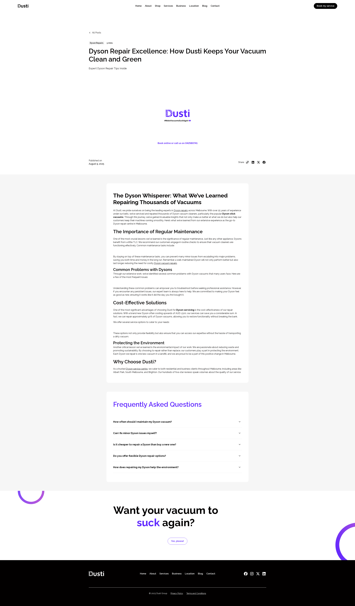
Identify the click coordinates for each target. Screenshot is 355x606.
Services (168, 6)
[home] (63, 6)
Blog (204, 6)
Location (194, 6)
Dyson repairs (181, 210)
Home (138, 6)
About (148, 6)
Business (181, 6)
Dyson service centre (137, 369)
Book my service (325, 6)
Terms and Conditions (196, 593)
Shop (157, 6)
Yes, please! (177, 541)
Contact (215, 6)
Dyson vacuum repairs (165, 263)
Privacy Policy (177, 593)
